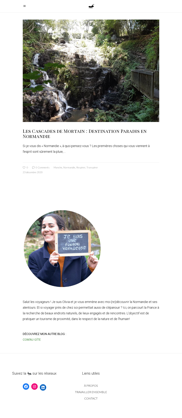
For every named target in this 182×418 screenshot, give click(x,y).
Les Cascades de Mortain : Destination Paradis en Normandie (85, 133)
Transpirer (92, 167)
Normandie (69, 167)
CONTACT (91, 398)
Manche (58, 167)
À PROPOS (91, 385)
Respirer (80, 167)
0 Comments (42, 167)
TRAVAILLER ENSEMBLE (91, 392)
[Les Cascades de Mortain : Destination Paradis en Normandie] (91, 71)
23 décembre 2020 (33, 172)
